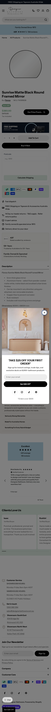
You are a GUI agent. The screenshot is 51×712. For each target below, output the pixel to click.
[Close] (44, 312)
